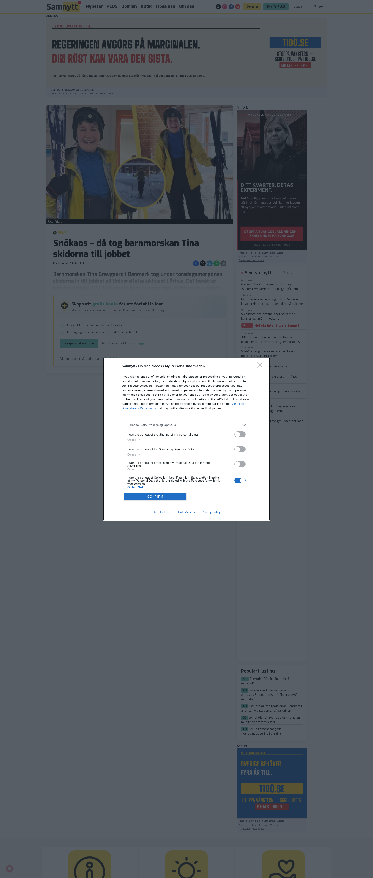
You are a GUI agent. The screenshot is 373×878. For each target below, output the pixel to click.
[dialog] (186, 439)
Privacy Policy (211, 512)
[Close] (261, 366)
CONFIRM (155, 496)
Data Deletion (162, 512)
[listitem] (186, 425)
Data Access (186, 512)
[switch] (240, 434)
